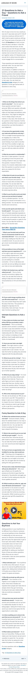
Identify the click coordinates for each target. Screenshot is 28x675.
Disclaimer (23, 665)
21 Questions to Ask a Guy (13, 652)
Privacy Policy (16, 667)
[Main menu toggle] (25, 2)
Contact (11, 667)
